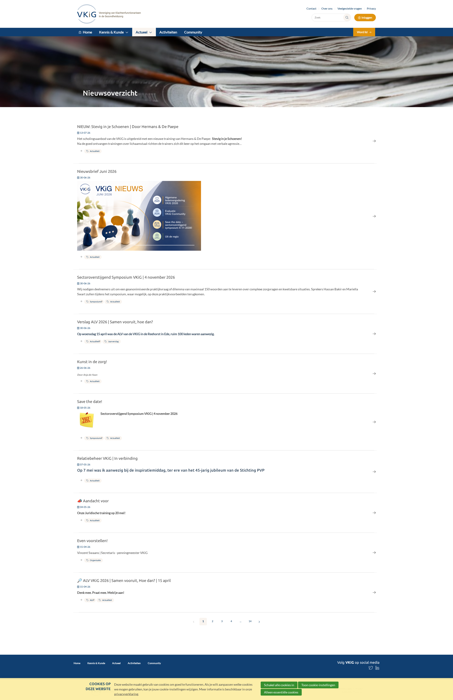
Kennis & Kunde (111, 32)
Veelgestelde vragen (349, 8)
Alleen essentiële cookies (281, 692)
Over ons (326, 8)
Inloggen (367, 17)
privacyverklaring (126, 694)
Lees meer (226, 140)
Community (193, 32)
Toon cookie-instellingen (318, 685)
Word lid (362, 32)
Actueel (141, 32)
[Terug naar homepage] (109, 14)
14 (250, 621)
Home (87, 32)
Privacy (371, 8)
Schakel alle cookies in (279, 685)
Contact (311, 8)
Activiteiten (168, 32)
